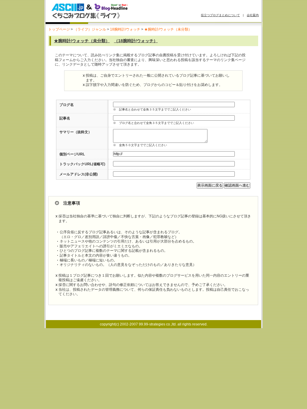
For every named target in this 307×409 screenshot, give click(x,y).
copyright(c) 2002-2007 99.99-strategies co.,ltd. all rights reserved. (153, 324)
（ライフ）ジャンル (90, 29)
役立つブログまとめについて (220, 15)
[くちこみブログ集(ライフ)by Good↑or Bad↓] (116, 19)
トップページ (59, 29)
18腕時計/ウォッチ (125, 29)
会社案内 (253, 15)
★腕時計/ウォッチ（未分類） (168, 29)
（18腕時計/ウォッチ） (136, 40)
